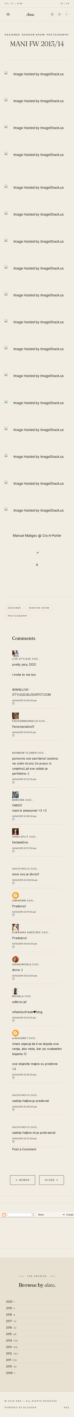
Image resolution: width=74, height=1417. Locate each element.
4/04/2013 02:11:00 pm (24, 912)
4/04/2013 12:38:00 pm (24, 816)
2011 (11, 1360)
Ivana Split (20, 836)
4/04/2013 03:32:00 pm (24, 943)
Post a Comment (24, 1149)
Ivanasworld (21, 964)
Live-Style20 (21, 658)
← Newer (23, 1180)
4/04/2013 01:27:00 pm (24, 848)
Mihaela (18, 996)
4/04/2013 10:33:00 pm (24, 1074)
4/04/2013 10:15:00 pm (24, 1017)
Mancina (18, 799)
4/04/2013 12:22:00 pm (24, 779)
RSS (66, 1407)
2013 (12, 1347)
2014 (12, 1340)
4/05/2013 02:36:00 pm (24, 1106)
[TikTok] (66, 14)
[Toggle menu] (8, 14)
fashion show (33, 34)
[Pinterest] (59, 14)
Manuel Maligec (25, 536)
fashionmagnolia (25, 721)
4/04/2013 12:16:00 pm (24, 732)
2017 (11, 1321)
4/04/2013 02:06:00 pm (24, 880)
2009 (10, 1372)
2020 (10, 1301)
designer (12, 34)
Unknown (19, 900)
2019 (10, 1308)
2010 (11, 1366)
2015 (11, 1334)
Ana (30, 14)
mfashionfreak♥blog (27, 1012)
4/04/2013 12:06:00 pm (24, 700)
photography (58, 34)
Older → (51, 1180)
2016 (11, 1327)
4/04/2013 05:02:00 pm (24, 975)
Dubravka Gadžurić (26, 932)
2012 (12, 1353)
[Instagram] (52, 14)
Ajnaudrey (20, 1038)
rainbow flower (24, 752)
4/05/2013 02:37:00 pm (24, 1138)
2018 (10, 1314)
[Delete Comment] (37, 703)
